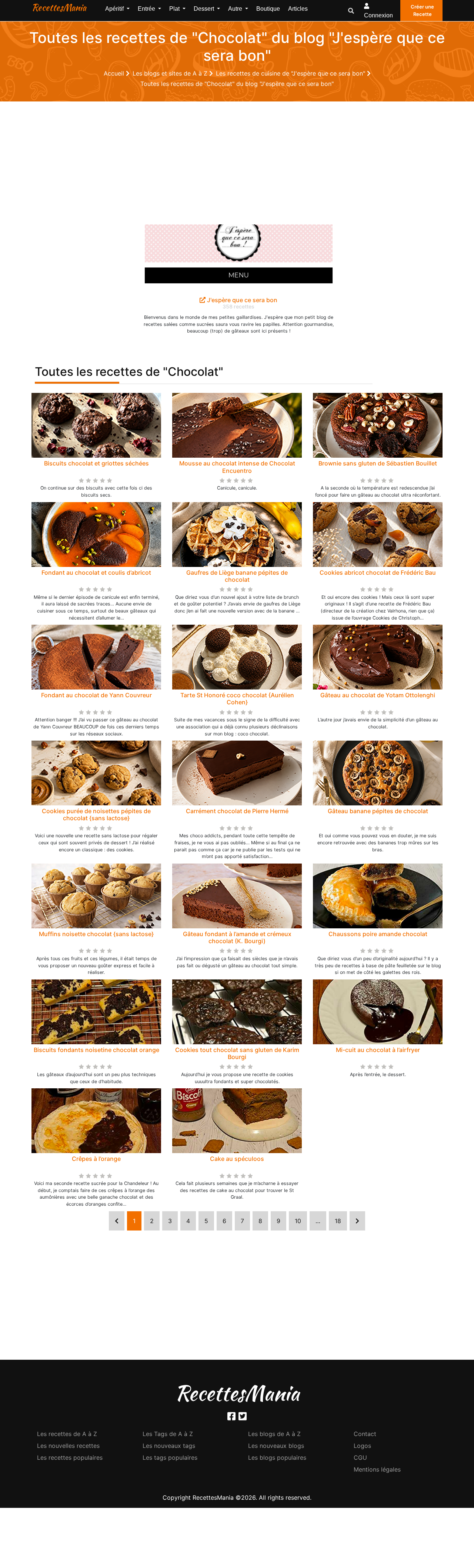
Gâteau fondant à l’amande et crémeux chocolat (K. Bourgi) (237, 937)
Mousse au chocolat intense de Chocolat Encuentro (237, 467)
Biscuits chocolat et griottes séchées (96, 463)
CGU (360, 1457)
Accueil (115, 73)
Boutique (268, 9)
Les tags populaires (170, 1457)
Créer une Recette (422, 10)
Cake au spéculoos (237, 1158)
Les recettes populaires (70, 1457)
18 (338, 1221)
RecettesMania (58, 7)
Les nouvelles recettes (68, 1445)
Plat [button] (175, 9)
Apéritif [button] (115, 9)
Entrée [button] (147, 9)
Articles (298, 9)
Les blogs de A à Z (274, 1434)
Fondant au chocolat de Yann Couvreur (96, 695)
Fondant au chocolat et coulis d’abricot (96, 572)
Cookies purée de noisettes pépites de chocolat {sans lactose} (96, 814)
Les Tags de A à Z (168, 1434)
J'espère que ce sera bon (241, 300)
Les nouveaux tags (169, 1445)
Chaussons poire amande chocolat (377, 934)
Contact (365, 1434)
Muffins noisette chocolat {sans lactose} (96, 934)
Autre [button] (236, 9)
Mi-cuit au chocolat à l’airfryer (378, 1050)
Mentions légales (377, 1469)
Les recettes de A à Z (67, 1434)
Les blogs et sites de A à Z (171, 73)
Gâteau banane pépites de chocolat (378, 811)
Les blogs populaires (277, 1457)
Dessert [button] (205, 9)
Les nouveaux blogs (276, 1445)
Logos (362, 1445)
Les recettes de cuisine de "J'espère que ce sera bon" (291, 73)
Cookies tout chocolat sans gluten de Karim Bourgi (237, 1053)
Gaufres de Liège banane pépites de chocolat (237, 576)
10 (298, 1221)
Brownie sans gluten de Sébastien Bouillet (377, 463)
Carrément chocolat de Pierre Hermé (237, 811)
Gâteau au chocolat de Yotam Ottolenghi (377, 695)
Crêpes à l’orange (96, 1158)
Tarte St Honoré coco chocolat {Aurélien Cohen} (237, 698)
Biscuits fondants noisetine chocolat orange (96, 1050)
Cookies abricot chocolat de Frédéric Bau (378, 572)
